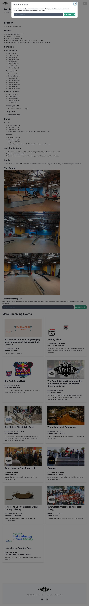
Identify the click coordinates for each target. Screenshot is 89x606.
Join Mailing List (69, 14)
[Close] (75, 3)
